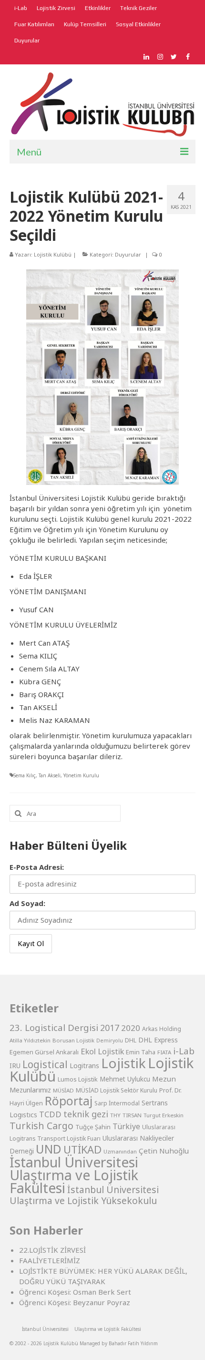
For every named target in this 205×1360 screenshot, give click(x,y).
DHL (130, 1040)
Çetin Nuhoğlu (164, 1150)
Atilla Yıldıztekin (30, 1040)
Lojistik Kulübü (53, 254)
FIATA (164, 1052)
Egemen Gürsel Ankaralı (44, 1052)
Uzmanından (120, 1151)
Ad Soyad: (27, 903)
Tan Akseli (50, 775)
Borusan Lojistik (73, 1040)
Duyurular (128, 254)
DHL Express (158, 1039)
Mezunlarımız (30, 1089)
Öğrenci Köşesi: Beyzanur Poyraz (74, 1302)
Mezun (164, 1078)
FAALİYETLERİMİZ (49, 1260)
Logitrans (84, 1065)
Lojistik (123, 1063)
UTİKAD (82, 1149)
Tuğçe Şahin (93, 1127)
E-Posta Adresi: (37, 867)
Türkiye (126, 1126)
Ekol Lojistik (102, 1051)
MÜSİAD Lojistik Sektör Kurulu (116, 1090)
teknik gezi (85, 1114)
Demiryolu (109, 1040)
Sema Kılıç (24, 775)
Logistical (45, 1064)
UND (49, 1149)
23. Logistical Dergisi (54, 1027)
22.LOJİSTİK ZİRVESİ (52, 1250)
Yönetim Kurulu (81, 775)
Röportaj (68, 1101)
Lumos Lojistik (78, 1079)
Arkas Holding (161, 1029)
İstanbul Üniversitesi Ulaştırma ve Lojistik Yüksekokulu (84, 1195)
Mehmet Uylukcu (125, 1079)
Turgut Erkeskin (164, 1115)
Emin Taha (140, 1052)
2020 (130, 1027)
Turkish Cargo (41, 1125)
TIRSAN (132, 1115)
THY (115, 1115)
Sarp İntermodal (117, 1103)
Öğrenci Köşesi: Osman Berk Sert (75, 1292)
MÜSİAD (63, 1090)
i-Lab (184, 1051)
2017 (109, 1027)
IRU (15, 1065)
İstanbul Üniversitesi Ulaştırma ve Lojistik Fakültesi (74, 1175)
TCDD (50, 1114)
